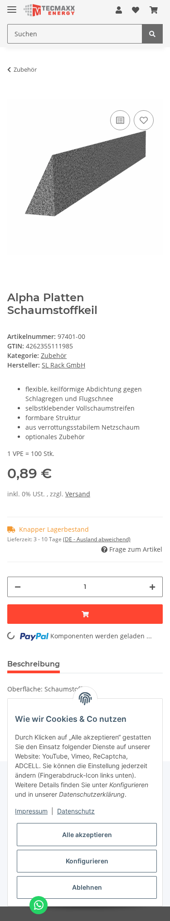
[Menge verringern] (18, 587)
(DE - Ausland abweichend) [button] (97, 539)
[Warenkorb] (154, 10)
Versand (77, 494)
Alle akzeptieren (87, 834)
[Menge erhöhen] (152, 587)
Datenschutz (76, 811)
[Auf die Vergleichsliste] (120, 120)
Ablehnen (87, 887)
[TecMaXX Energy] (49, 10)
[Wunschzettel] (135, 10)
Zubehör (54, 355)
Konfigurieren (87, 861)
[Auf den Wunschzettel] (144, 120)
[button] (119, 10)
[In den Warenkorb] (14, 94)
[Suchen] (152, 34)
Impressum (31, 811)
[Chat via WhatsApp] (38, 905)
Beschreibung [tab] (33, 664)
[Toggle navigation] (11, 5)
